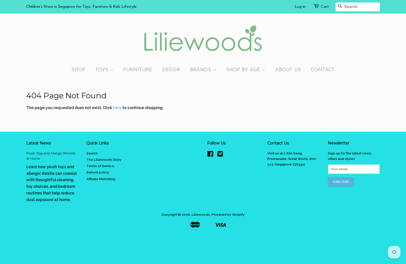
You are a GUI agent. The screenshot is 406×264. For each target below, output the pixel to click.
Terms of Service (100, 166)
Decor (171, 70)
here (117, 107)
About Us (288, 70)
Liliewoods (201, 215)
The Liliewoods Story (104, 160)
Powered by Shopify (228, 215)
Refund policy (97, 172)
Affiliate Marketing (100, 179)
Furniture (137, 70)
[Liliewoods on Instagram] (220, 155)
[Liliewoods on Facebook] (210, 155)
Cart (325, 7)
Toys (102, 70)
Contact (323, 70)
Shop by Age (244, 70)
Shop (78, 70)
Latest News (38, 143)
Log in (300, 7)
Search (92, 153)
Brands (201, 70)
